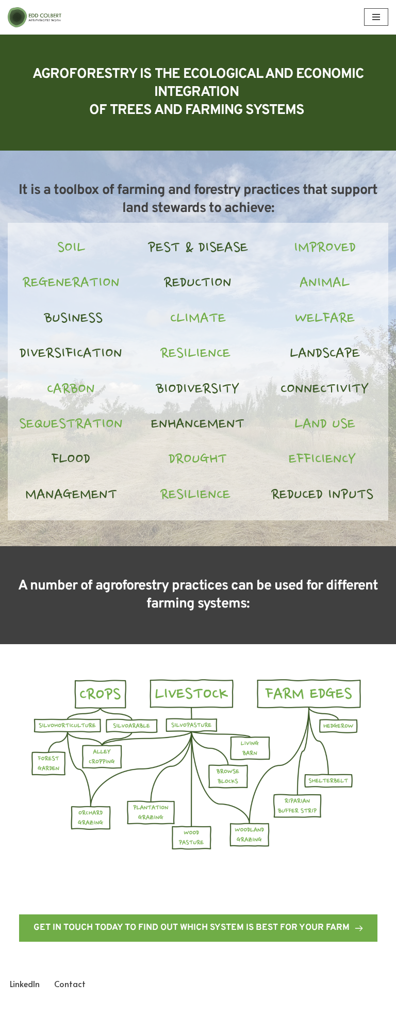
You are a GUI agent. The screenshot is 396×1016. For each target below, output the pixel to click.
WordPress (233, 1005)
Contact (70, 983)
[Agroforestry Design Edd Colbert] (39, 17)
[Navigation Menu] (376, 17)
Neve (152, 1005)
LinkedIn (25, 983)
